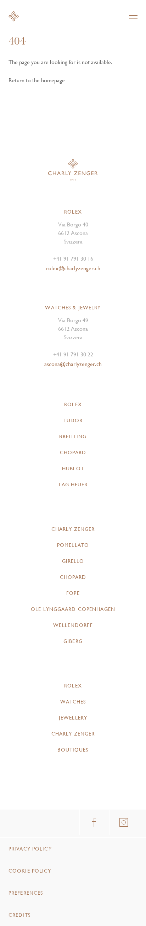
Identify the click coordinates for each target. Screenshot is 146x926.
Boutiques (72, 750)
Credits (19, 915)
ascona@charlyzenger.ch (73, 364)
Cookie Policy (30, 871)
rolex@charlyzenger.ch (73, 268)
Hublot (73, 468)
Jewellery (73, 718)
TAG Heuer (73, 484)
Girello (73, 561)
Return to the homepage (37, 80)
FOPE (72, 593)
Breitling (72, 436)
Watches (73, 702)
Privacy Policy (30, 849)
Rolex (73, 404)
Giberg (73, 641)
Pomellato (73, 545)
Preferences (26, 893)
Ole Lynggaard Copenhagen (73, 609)
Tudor (73, 420)
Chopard (73, 452)
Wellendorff (72, 625)
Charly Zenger (73, 529)
